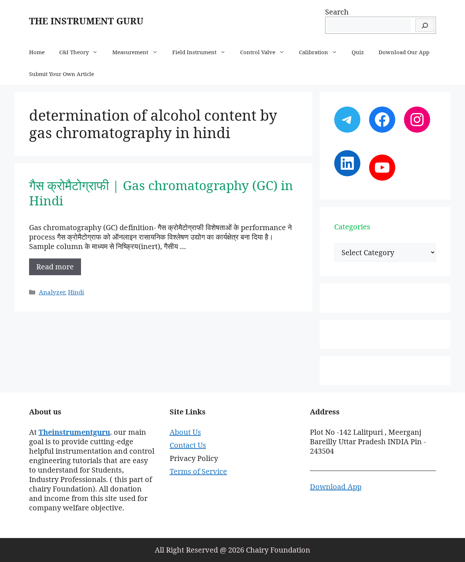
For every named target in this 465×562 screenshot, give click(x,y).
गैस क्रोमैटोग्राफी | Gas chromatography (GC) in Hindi (161, 193)
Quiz (358, 52)
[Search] (424, 25)
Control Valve (257, 52)
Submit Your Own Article (61, 73)
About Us (185, 432)
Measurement (130, 52)
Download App (335, 486)
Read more (55, 267)
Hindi (76, 292)
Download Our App (404, 52)
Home (37, 52)
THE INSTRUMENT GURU (86, 21)
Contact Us (188, 445)
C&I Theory (74, 52)
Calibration (313, 52)
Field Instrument (194, 52)
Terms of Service (198, 471)
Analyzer (52, 292)
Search (337, 12)
